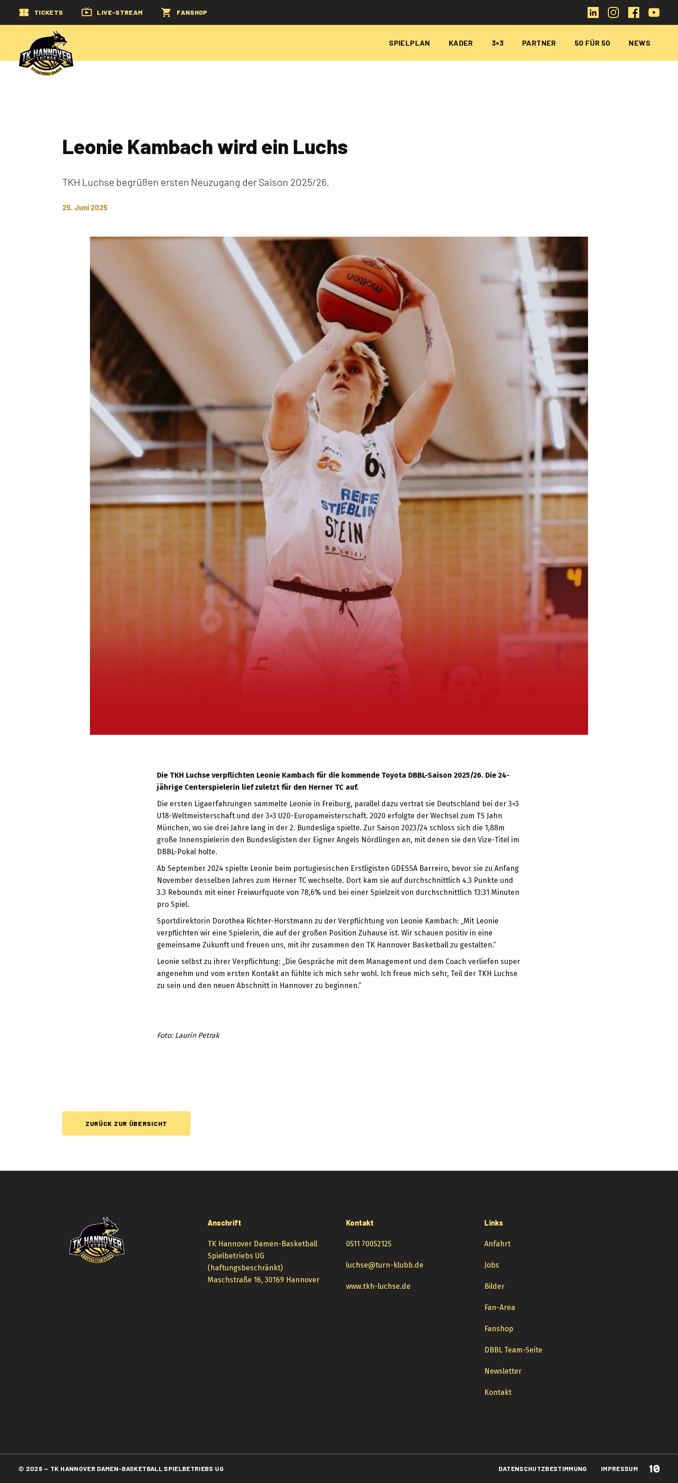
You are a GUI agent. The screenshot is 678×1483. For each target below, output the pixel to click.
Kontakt (497, 1392)
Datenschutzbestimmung (543, 1468)
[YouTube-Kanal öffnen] (654, 15)
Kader (461, 42)
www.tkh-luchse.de (378, 1286)
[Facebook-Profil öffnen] (633, 15)
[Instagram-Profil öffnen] (613, 15)
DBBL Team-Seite (513, 1350)
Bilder (494, 1286)
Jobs (491, 1265)
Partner (539, 42)
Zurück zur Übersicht (126, 1123)
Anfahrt (497, 1243)
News (639, 42)
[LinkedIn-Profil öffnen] (593, 15)
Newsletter (503, 1371)
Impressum (619, 1468)
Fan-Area (499, 1307)
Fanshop (498, 1328)
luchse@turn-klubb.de (384, 1265)
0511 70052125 (369, 1243)
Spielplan (409, 42)
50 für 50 (593, 42)
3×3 (498, 42)
